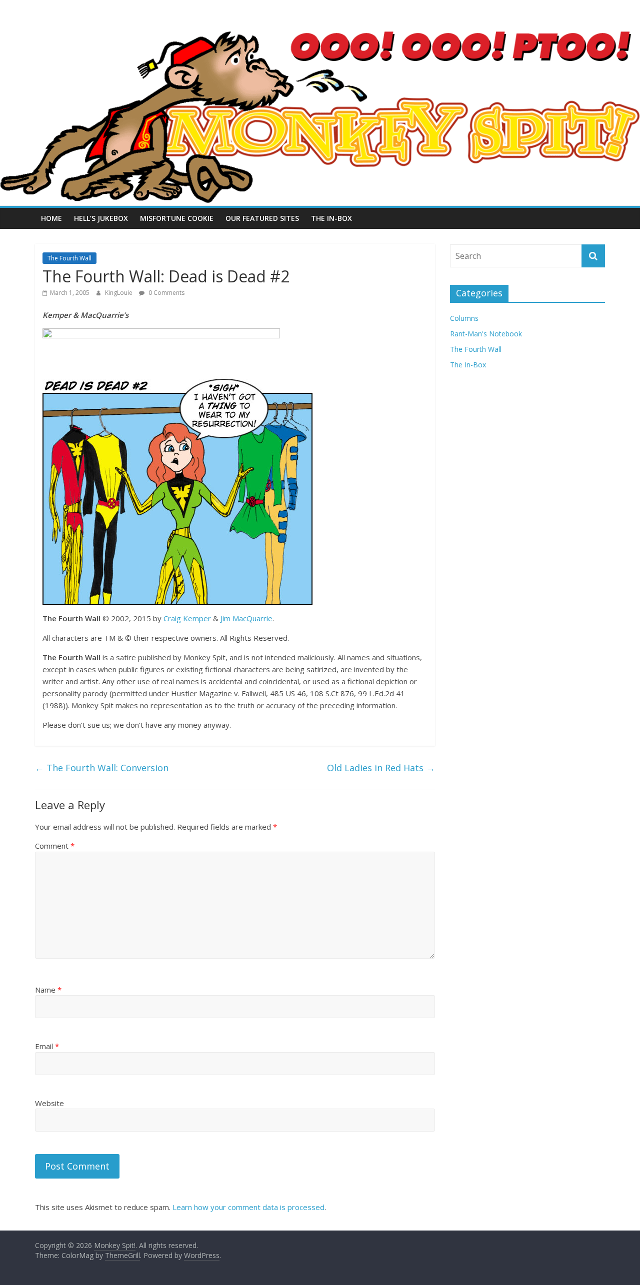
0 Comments (165, 292)
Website (49, 1103)
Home (51, 218)
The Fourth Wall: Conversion (101, 768)
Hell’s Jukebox (101, 218)
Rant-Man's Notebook (486, 333)
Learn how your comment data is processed (248, 1207)
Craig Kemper (187, 618)
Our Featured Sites (262, 218)
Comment (54, 846)
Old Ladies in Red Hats (381, 768)
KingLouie (119, 292)
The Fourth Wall (70, 258)
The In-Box (331, 218)
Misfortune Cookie (177, 218)
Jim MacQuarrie (246, 618)
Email (47, 1046)
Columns (464, 318)
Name (48, 990)
